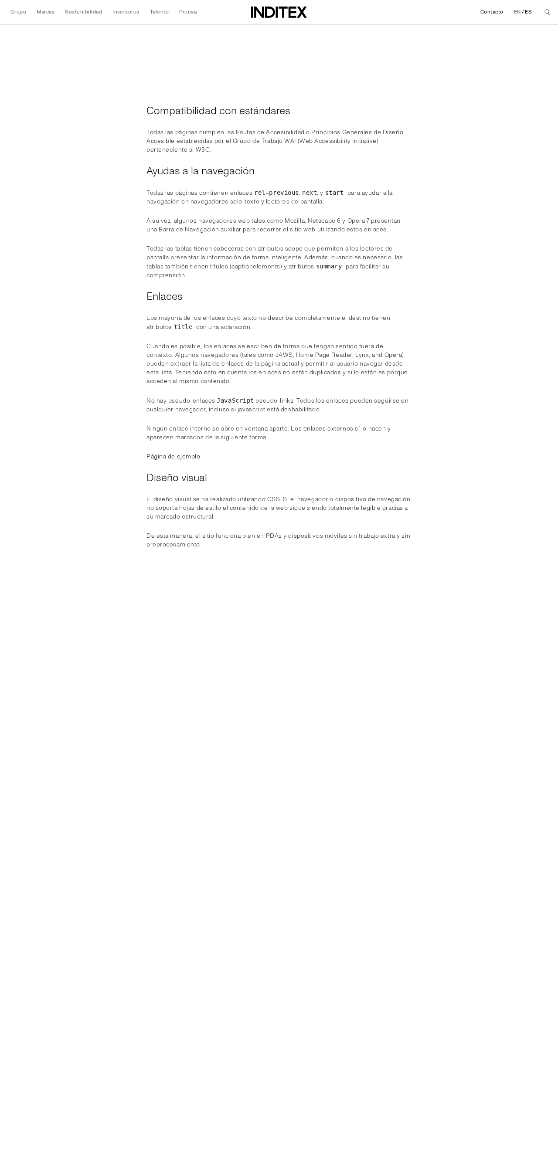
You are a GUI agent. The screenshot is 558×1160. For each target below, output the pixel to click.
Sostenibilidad (83, 12)
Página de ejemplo (173, 456)
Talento (159, 12)
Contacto (492, 12)
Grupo (18, 12)
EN (517, 12)
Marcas (45, 12)
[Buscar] (547, 12)
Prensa (188, 12)
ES (528, 12)
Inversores (126, 12)
